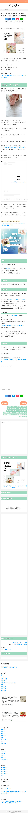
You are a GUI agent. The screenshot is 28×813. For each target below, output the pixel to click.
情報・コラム (4, 688)
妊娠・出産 (4, 679)
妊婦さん (3, 735)
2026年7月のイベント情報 (19, 644)
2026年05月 (4, 767)
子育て (3, 681)
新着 (2, 675)
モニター (3, 739)
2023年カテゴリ (11, 406)
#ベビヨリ (5, 325)
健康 (2, 684)
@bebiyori (9, 268)
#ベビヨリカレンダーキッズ (15, 325)
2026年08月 (4, 773)
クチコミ (3, 690)
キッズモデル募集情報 (7, 359)
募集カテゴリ (23, 416)
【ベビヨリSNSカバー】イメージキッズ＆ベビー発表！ (14, 486)
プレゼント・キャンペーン (8, 683)
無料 (2, 737)
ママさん (3, 729)
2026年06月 (4, 769)
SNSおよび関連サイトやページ (16, 299)
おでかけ (3, 686)
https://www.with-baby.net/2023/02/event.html (13, 147)
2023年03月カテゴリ (12, 408)
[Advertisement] (14, 377)
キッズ (3, 733)
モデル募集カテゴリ (8, 414)
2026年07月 (4, 771)
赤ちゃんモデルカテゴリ (20, 414)
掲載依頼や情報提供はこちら (9, 667)
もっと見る (8, 788)
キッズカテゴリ (22, 408)
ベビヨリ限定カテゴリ (21, 412)
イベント (3, 677)
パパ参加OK (4, 759)
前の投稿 (23, 403)
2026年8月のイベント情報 (19, 643)
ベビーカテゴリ (22, 410)
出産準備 (3, 743)
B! (13, 19)
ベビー (3, 731)
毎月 (2, 741)
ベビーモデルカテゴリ (9, 412)
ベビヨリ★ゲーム (6, 649)
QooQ (16, 812)
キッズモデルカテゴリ (12, 410)
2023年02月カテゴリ (21, 406)
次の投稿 (4, 403)
